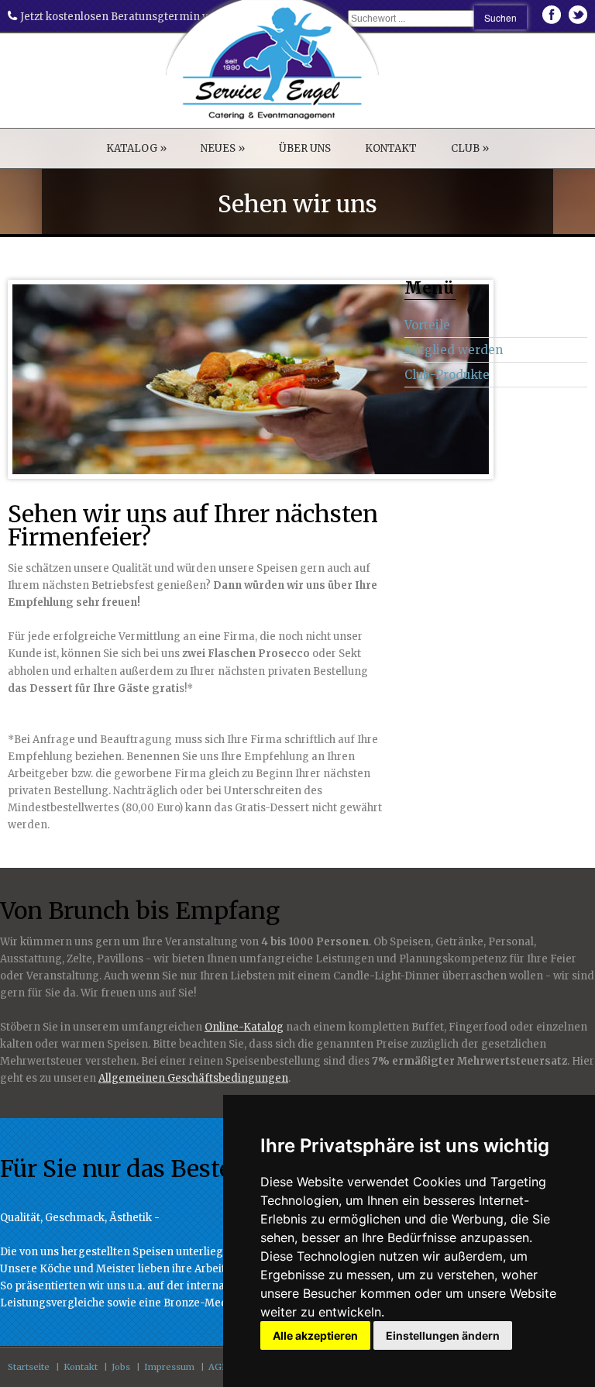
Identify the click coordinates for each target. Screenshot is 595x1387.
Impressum (169, 1366)
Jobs (121, 1366)
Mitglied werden (453, 349)
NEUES (223, 148)
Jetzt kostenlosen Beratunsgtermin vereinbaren (141, 16)
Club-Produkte (447, 374)
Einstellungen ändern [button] (443, 1335)
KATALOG (136, 148)
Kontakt (81, 1366)
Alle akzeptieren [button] (315, 1335)
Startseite (29, 1366)
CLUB (470, 148)
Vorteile (427, 325)
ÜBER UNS (305, 148)
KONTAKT (391, 148)
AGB (218, 1366)
